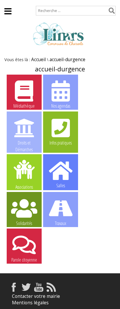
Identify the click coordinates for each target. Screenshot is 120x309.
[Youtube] (38, 290)
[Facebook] (13, 290)
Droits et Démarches (24, 143)
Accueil (12, 3)
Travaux (60, 223)
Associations (24, 186)
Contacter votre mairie (36, 296)
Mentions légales (30, 303)
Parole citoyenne (24, 260)
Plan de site (39, 3)
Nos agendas (60, 106)
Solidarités (24, 223)
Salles (60, 185)
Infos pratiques (61, 143)
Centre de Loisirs (60, 260)
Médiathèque (24, 106)
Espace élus (96, 19)
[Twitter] (26, 290)
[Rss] (51, 290)
